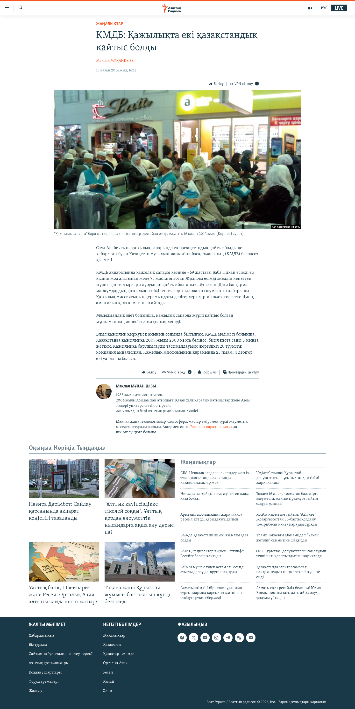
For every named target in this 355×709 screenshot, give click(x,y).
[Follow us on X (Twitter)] (193, 637)
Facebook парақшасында (211, 427)
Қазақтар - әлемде (118, 654)
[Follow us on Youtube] (205, 637)
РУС (324, 8)
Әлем (107, 691)
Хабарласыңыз (41, 636)
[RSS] (239, 637)
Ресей (108, 672)
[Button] (216, 84)
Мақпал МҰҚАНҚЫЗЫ (115, 61)
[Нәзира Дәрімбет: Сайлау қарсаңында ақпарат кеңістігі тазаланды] (64, 478)
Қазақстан (112, 645)
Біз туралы (38, 645)
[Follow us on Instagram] (216, 637)
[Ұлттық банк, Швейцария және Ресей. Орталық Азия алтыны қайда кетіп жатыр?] (64, 562)
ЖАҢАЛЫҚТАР (109, 24)
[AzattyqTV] (310, 8)
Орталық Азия (115, 663)
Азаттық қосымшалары (49, 663)
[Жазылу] (250, 637)
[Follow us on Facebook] (182, 637)
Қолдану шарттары (45, 672)
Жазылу (35, 691)
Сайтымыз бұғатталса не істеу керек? (60, 654)
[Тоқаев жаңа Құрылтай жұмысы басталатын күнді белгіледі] (140, 562)
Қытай (108, 682)
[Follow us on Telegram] (228, 637)
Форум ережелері (44, 682)
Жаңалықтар (114, 636)
